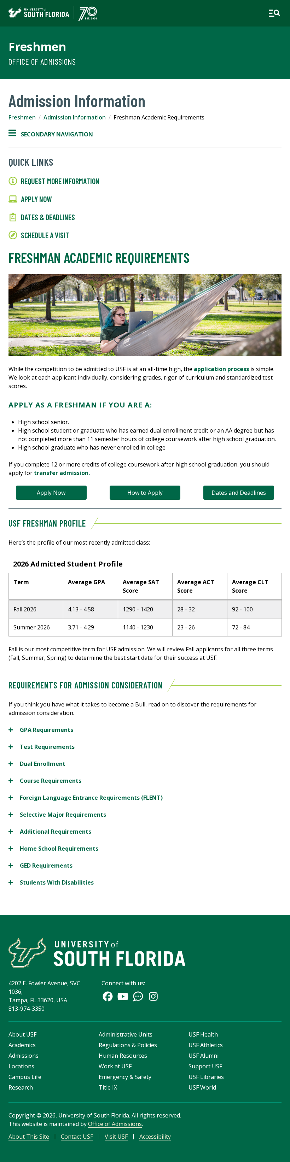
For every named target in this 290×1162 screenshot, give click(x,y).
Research (20, 1087)
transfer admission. (62, 473)
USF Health (203, 1034)
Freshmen (37, 46)
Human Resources (123, 1056)
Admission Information (75, 117)
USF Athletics (205, 1045)
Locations (21, 1066)
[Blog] (138, 996)
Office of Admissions (42, 61)
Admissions (23, 1056)
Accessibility (155, 1136)
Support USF (205, 1066)
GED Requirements (40, 866)
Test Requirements (41, 747)
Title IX (108, 1087)
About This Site (28, 1136)
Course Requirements (44, 781)
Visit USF (116, 1136)
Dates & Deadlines (48, 217)
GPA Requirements (40, 730)
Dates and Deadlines (238, 493)
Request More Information (60, 181)
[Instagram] (153, 996)
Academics (22, 1045)
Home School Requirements (53, 849)
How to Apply (145, 493)
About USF (22, 1034)
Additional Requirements (49, 832)
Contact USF (77, 1136)
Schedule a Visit (45, 235)
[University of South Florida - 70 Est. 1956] (52, 13)
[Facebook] (108, 996)
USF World (202, 1087)
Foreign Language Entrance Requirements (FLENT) (85, 798)
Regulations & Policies (128, 1045)
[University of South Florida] (96, 953)
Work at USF (115, 1066)
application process (221, 369)
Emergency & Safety (125, 1077)
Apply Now (36, 199)
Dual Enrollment (36, 764)
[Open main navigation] (274, 13)
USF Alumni (203, 1056)
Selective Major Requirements (57, 815)
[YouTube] (123, 996)
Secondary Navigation (50, 134)
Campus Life (24, 1077)
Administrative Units (125, 1034)
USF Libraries (206, 1077)
